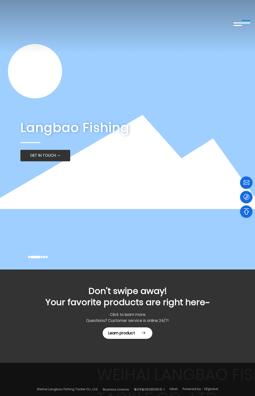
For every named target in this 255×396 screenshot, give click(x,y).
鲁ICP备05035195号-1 (149, 389)
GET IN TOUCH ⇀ (45, 155)
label (174, 389)
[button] (29, 257)
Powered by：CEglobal (200, 389)
